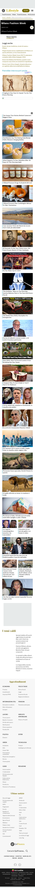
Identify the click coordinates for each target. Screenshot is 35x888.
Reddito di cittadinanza (6, 812)
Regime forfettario (23, 697)
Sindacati (21, 800)
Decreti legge (6, 798)
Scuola (4, 809)
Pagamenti (6, 807)
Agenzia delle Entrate (9, 815)
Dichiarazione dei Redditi (8, 775)
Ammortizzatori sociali (7, 830)
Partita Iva (6, 784)
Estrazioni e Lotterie (8, 705)
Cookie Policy (27, 878)
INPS (4, 804)
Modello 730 (22, 828)
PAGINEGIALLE (14, 872)
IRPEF (21, 798)
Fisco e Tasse (22, 686)
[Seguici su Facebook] (15, 864)
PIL (20, 815)
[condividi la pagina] (32, 27)
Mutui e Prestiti (22, 719)
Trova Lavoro (6, 717)
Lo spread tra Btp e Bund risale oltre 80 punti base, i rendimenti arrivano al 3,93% (24, 658)
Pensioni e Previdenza (9, 787)
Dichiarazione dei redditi (8, 801)
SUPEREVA (21, 875)
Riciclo (5, 759)
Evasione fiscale (22, 694)
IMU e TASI (22, 810)
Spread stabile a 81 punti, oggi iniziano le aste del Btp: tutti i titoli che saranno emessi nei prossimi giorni (24, 639)
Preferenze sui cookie (15, 879)
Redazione (22, 766)
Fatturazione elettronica (22, 818)
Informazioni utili (9, 701)
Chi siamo (7, 878)
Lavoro (5, 714)
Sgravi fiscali (6, 820)
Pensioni (21, 701)
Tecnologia (22, 742)
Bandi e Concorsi (8, 720)
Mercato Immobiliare (22, 715)
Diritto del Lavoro (8, 722)
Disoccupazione (7, 727)
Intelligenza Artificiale (24, 748)
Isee (20, 821)
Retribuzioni (6, 725)
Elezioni (5, 737)
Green (5, 742)
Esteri (20, 734)
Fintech (20, 745)
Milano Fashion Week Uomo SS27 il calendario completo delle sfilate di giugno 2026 (17, 56)
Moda (14, 14)
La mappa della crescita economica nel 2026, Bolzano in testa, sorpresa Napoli (24, 667)
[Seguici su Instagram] (19, 864)
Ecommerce (6, 818)
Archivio (20, 858)
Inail (20, 826)
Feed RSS (14, 858)
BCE (20, 805)
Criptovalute (6, 772)
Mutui (4, 782)
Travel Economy (21, 14)
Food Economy (6, 14)
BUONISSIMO (15, 875)
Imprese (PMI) (7, 694)
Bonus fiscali (22, 689)
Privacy (20, 878)
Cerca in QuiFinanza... (16, 851)
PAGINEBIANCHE (6, 874)
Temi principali (23, 833)
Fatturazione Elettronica (6, 778)
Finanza (5, 689)
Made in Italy (6, 825)
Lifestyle (12, 10)
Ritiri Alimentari (7, 707)
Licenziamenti (7, 836)
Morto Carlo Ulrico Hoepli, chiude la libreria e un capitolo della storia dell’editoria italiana (16, 65)
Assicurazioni (6, 769)
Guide (5, 766)
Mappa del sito (27, 856)
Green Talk (6, 750)
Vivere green (6, 761)
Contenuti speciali (9, 856)
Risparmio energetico (9, 756)
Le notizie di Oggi (24, 835)
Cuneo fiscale (23, 823)
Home (3, 17)
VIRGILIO (8, 872)
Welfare (5, 822)
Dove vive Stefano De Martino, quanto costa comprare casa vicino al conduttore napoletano (17, 60)
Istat (20, 812)
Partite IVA (6, 729)
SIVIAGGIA (23, 874)
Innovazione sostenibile (6, 753)
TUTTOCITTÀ (14, 874)
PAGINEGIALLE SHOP (24, 872)
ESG (4, 748)
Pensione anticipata (24, 705)
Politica (5, 734)
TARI (20, 830)
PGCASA (31, 872)
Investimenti (6, 692)
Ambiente (5, 745)
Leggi (19, 692)
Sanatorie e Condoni (8, 827)
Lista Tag (21, 838)
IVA (4, 834)
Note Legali (14, 878)
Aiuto (23, 879)
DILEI (19, 874)
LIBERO (3, 872)
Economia (6, 686)
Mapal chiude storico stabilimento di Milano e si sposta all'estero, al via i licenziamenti (17, 51)
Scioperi (5, 709)
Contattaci (18, 856)
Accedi (26, 10)
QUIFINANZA (29, 874)
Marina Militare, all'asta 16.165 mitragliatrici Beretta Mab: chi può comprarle (23, 649)
